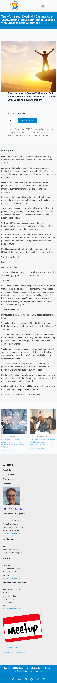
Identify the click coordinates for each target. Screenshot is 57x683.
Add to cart (27, 121)
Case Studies (8, 474)
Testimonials (8, 479)
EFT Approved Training (11, 648)
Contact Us (8, 484)
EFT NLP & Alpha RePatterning (14, 652)
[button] (43, 6)
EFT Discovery (33, 129)
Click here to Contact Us (12, 533)
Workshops (20, 129)
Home (11, 129)
